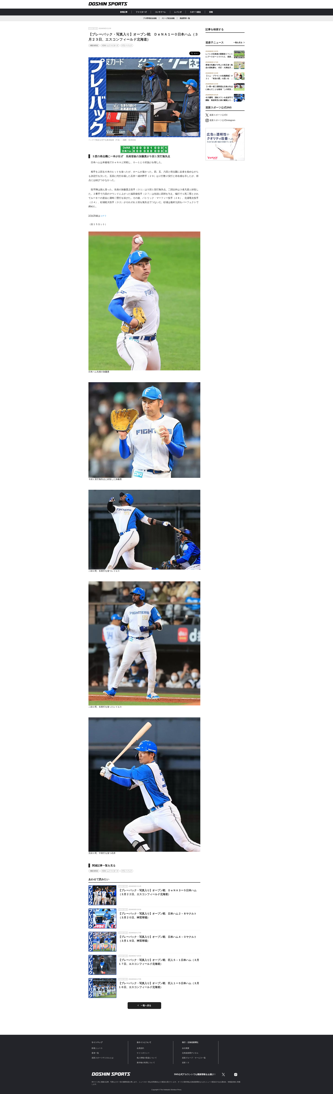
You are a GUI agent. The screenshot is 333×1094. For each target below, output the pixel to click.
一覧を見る (237, 42)
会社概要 (185, 1048)
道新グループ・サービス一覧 (194, 1058)
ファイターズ (141, 12)
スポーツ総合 (195, 12)
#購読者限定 (94, 45)
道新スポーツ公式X (218, 115)
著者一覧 (95, 1053)
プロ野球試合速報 (150, 18)
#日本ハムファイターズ (110, 45)
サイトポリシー (143, 1053)
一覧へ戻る (146, 1005)
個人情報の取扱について (147, 1058)
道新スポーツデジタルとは (102, 1058)
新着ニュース (97, 1048)
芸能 (211, 12)
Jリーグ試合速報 (168, 18)
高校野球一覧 (185, 18)
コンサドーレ (160, 12)
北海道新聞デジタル (190, 1053)
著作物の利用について (146, 1063)
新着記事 (123, 12)
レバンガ (178, 12)
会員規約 (140, 1048)
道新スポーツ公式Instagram (222, 120)
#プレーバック (127, 45)
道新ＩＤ (185, 1063)
